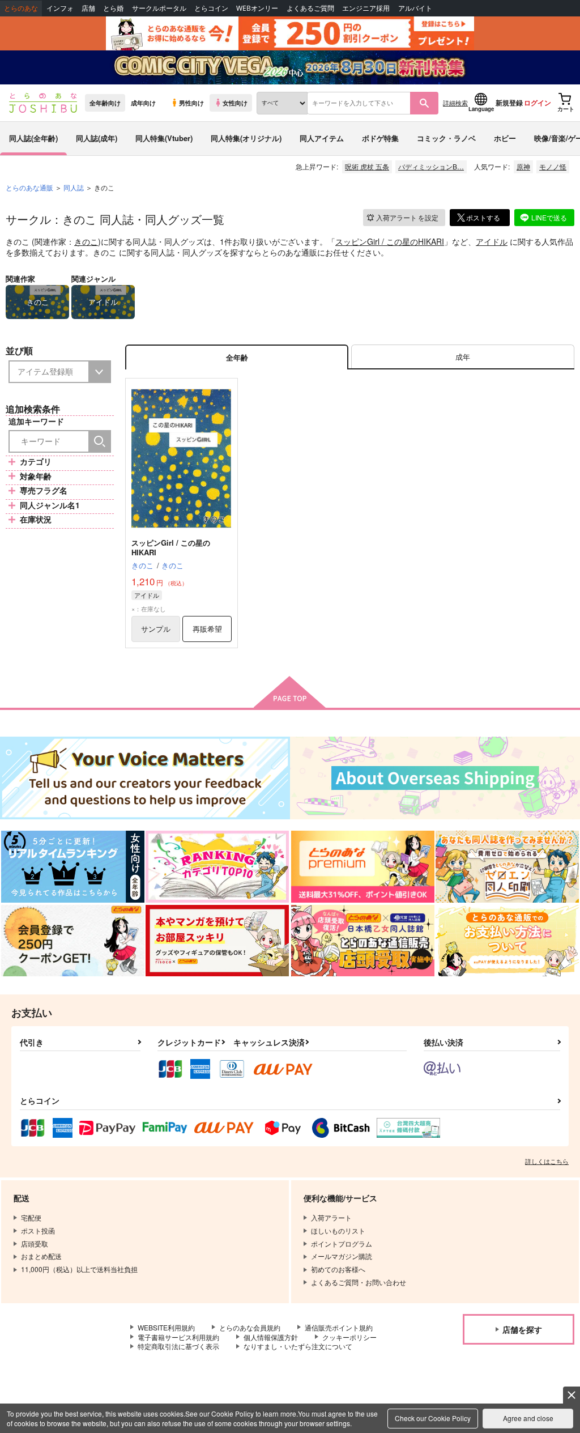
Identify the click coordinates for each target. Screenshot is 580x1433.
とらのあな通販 (29, 187)
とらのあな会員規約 (249, 1327)
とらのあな (21, 8)
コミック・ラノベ (446, 138)
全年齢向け (105, 102)
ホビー (505, 138)
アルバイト (415, 8)
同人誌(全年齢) (33, 138)
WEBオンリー (257, 8)
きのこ (86, 241)
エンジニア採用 (366, 8)
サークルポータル (159, 8)
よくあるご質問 (310, 8)
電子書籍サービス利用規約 (178, 1337)
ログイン (537, 102)
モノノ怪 (552, 166)
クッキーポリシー (349, 1337)
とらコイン (211, 8)
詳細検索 (455, 102)
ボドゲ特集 (380, 138)
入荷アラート (407, 217)
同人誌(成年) (96, 138)
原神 (523, 166)
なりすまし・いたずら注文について (298, 1346)
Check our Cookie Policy (433, 1418)
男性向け (191, 102)
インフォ (60, 8)
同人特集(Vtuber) (164, 138)
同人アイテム (322, 138)
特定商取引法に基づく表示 (178, 1346)
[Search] (99, 441)
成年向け (143, 102)
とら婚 (113, 8)
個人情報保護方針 (271, 1337)
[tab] (462, 357)
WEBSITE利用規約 (166, 1327)
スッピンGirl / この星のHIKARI (389, 241)
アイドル (492, 241)
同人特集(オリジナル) (246, 138)
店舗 (88, 8)
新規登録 (509, 102)
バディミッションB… (431, 166)
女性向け (235, 102)
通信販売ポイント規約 (339, 1327)
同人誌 (73, 187)
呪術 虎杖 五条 (367, 166)
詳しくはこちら (547, 1161)
